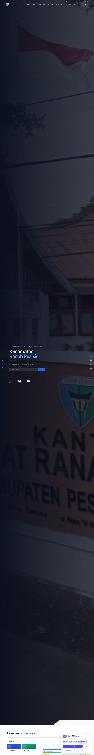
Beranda (29, 4)
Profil (34, 4)
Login (85, 4)
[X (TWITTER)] (3, 357)
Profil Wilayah (26, 374)
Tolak (86, 746)
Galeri (52, 4)
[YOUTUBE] (3, 368)
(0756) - (86, 1)
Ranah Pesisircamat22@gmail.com (74, 1)
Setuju (73, 746)
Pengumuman (69, 4)
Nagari (58, 4)
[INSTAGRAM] (3, 364)
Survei (75, 4)
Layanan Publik (13, 374)
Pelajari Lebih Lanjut (67, 750)
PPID (62, 4)
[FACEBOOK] (3, 361)
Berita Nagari (46, 4)
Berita (39, 4)
